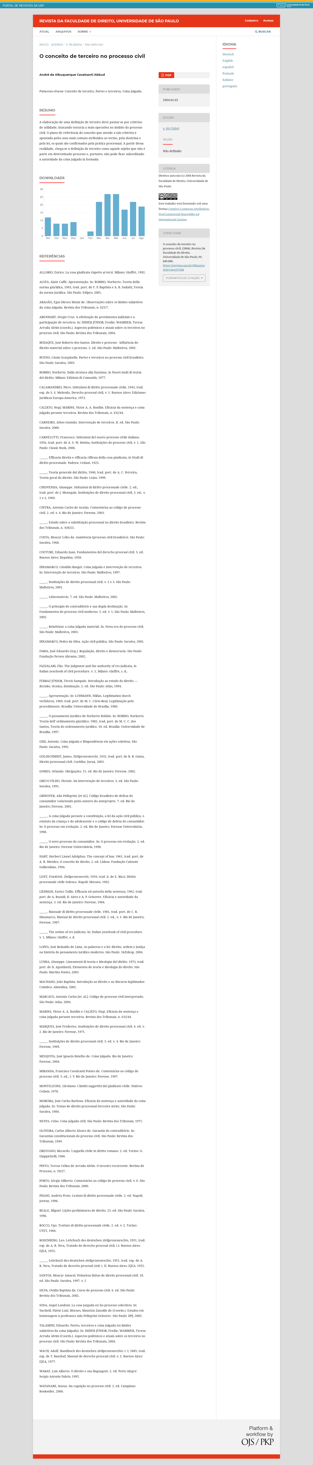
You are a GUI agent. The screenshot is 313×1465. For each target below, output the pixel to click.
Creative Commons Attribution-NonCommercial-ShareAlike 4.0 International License (184, 214)
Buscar (264, 31)
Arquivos (63, 31)
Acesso (268, 20)
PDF (167, 75)
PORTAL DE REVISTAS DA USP (23, 5)
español (228, 67)
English (228, 61)
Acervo (57, 44)
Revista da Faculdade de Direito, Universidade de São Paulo (109, 21)
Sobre (83, 31)
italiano (228, 80)
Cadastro (251, 20)
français (228, 73)
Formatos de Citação (183, 278)
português (230, 86)
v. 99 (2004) (74, 44)
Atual (44, 31)
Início (44, 44)
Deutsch (228, 54)
